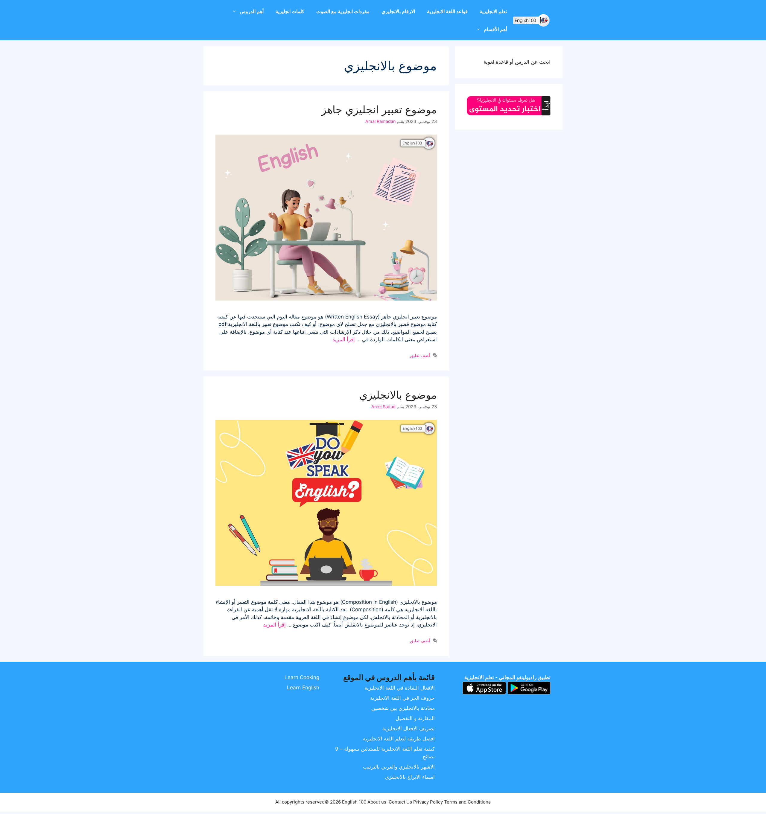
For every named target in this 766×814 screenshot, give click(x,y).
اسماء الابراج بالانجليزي (410, 777)
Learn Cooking (302, 677)
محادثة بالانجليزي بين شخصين (403, 708)
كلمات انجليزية (290, 11)
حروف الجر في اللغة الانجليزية (402, 698)
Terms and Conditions (467, 802)
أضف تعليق (420, 355)
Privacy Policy (428, 802)
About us (376, 802)
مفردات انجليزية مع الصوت (343, 11)
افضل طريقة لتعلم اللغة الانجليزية (399, 739)
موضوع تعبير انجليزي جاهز (379, 109)
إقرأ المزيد (343, 339)
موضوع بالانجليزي (398, 394)
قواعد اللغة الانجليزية (447, 11)
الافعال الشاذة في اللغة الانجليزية (399, 688)
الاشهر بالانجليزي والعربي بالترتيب (399, 767)
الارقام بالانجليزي (398, 11)
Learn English (303, 687)
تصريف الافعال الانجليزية (408, 728)
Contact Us (400, 802)
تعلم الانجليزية (493, 11)
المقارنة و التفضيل (415, 718)
